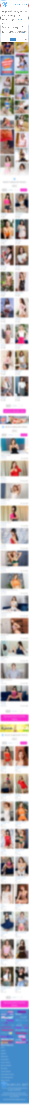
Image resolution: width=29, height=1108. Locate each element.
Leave (26, 39)
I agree (13, 39)
